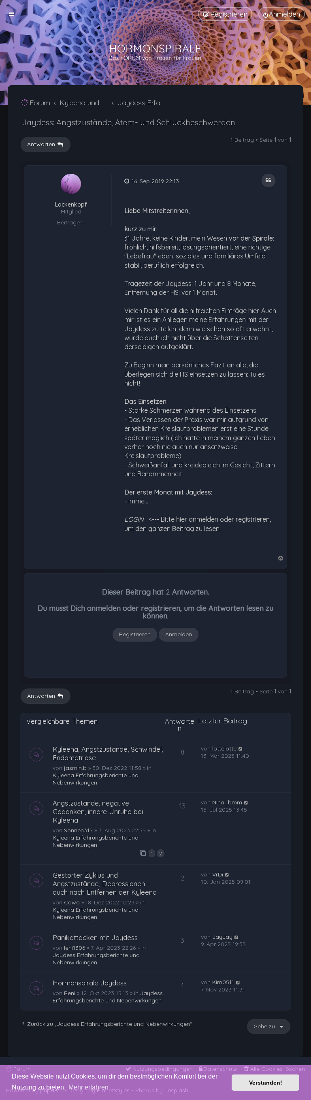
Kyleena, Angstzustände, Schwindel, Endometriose (108, 753)
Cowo (72, 902)
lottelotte (224, 748)
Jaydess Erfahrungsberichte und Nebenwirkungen (96, 958)
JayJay (222, 936)
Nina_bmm (227, 802)
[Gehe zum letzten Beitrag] (240, 748)
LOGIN (134, 519)
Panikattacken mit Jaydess (95, 937)
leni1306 (74, 947)
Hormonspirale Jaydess (90, 982)
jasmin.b (75, 768)
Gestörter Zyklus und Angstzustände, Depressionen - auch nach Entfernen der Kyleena (105, 883)
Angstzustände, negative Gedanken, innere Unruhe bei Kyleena (98, 811)
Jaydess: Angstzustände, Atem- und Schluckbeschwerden (128, 122)
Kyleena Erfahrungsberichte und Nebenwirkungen (95, 779)
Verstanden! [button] (265, 1082)
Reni (69, 993)
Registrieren (135, 634)
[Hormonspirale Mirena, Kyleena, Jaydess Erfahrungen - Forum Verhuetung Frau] (155, 53)
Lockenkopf (71, 204)
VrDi (217, 874)
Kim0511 (223, 982)
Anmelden (178, 634)
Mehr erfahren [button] (88, 1087)
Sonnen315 (78, 830)
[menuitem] (281, 14)
